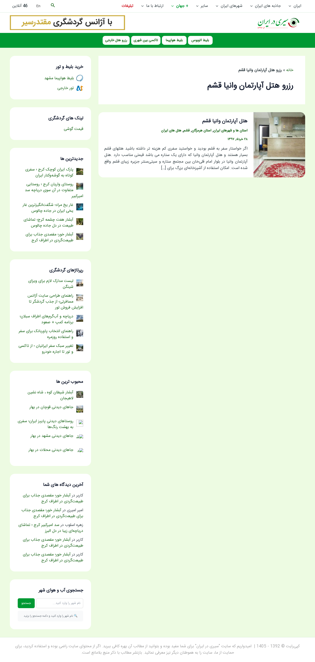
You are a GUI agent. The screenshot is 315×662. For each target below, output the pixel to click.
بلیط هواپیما (174, 40)
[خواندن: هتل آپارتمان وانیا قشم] (279, 145)
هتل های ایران (171, 131)
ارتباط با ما (154, 6)
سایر (204, 6)
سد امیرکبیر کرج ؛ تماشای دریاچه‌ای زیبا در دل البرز (50, 528)
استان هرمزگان (201, 131)
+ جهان (182, 6)
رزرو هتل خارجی (116, 40)
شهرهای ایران (231, 6)
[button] (291, 6)
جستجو (26, 603)
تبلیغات (127, 6)
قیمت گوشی (73, 129)
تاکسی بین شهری (146, 40)
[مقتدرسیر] (67, 23)
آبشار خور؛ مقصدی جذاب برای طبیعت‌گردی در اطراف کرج (53, 498)
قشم (186, 131)
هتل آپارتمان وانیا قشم (225, 121)
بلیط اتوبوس (200, 40)
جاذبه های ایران (268, 6)
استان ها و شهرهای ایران (230, 131)
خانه (289, 70)
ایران (297, 6)
